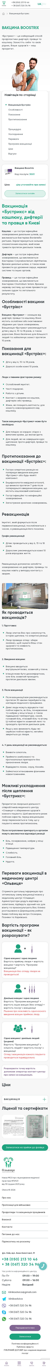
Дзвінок (31, 1365)
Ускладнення (15, 134)
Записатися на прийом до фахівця (25, 1147)
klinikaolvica (16, 1299)
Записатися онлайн (25, 194)
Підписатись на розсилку (16, 1242)
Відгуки (12, 154)
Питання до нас (10, 1234)
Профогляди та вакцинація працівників (23, 1212)
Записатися (25, 1337)
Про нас (6, 1198)
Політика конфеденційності (25, 1344)
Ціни (10, 149)
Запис (44, 1365)
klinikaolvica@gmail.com (22, 1292)
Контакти (7, 1227)
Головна (6, 1365)
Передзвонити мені (25, 1328)
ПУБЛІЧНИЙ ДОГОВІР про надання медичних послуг (25, 1351)
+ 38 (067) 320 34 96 (21, 6)
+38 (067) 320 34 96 (20, 1305)
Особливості (15, 110)
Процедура (14, 129)
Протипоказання (17, 119)
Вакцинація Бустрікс (19, 105)
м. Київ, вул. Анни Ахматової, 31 (19, 1253)
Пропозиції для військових (16, 1205)
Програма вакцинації (20, 144)
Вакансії (6, 1220)
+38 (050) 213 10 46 (20, 3)
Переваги (13, 139)
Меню (19, 1365)
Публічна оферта (25, 1347)
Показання (14, 115)
